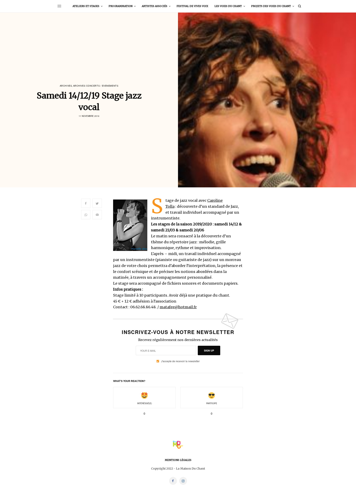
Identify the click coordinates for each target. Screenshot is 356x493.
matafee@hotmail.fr (178, 307)
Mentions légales (178, 460)
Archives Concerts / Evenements (95, 86)
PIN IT (132, 225)
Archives (66, 86)
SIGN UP (209, 350)
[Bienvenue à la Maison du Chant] (178, 445)
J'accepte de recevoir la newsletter (180, 361)
